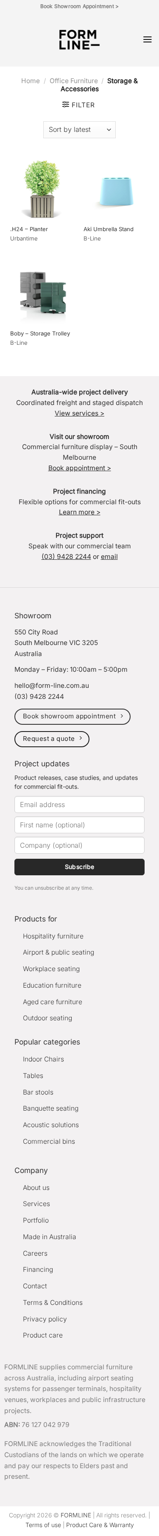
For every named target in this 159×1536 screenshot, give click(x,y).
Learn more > (79, 512)
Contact (35, 1286)
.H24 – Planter (29, 229)
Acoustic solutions (51, 1125)
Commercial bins (49, 1141)
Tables (33, 1076)
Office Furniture (74, 81)
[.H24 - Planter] (42, 188)
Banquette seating (50, 1108)
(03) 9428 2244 (66, 557)
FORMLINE (76, 1515)
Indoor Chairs (43, 1059)
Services (36, 1204)
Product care (43, 1335)
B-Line (92, 238)
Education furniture (52, 985)
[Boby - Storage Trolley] (42, 292)
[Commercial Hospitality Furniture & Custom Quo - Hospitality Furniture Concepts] (79, 40)
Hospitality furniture (53, 936)
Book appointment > (79, 468)
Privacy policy (45, 1319)
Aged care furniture (52, 1002)
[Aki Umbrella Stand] (116, 188)
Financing (38, 1269)
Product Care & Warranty (100, 1524)
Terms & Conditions (53, 1303)
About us (36, 1188)
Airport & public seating (58, 952)
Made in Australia (49, 1237)
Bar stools (38, 1092)
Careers (35, 1253)
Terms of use (43, 1524)
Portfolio (36, 1220)
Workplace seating (51, 969)
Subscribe (80, 866)
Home (30, 81)
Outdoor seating (47, 1018)
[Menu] (147, 39)
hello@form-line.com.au (51, 685)
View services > (79, 413)
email (109, 557)
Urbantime (24, 238)
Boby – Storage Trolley (40, 333)
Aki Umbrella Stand (109, 229)
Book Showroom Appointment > (79, 6)
